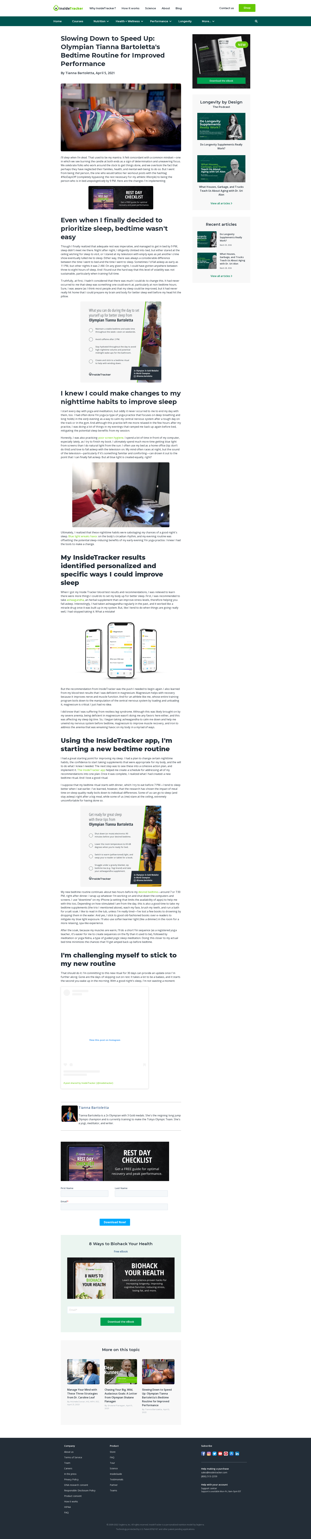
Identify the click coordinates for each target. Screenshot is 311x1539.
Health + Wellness (128, 21)
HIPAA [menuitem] (67, 1507)
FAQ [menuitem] (66, 1512)
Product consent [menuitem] (73, 1495)
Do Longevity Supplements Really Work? (231, 237)
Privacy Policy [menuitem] (71, 1479)
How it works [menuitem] (130, 8)
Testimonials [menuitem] (116, 1479)
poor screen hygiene (111, 437)
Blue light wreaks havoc (82, 536)
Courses (77, 21)
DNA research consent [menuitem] (76, 1484)
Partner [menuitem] (114, 1484)
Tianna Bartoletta (79, 73)
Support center (209, 1488)
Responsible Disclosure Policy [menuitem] (79, 1490)
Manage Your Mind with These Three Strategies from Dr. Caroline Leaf (82, 1393)
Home (57, 21)
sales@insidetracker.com (214, 1472)
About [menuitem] (166, 8)
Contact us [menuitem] (226, 8)
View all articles (221, 203)
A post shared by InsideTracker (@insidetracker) (88, 1083)
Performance (159, 21)
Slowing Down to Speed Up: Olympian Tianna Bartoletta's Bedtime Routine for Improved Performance (157, 1397)
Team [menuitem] (67, 1462)
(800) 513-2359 (209, 1476)
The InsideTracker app (91, 770)
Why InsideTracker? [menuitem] (102, 8)
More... (206, 21)
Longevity (185, 21)
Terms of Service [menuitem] (73, 1457)
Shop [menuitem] (247, 7)
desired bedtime (148, 892)
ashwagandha (75, 600)
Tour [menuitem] (112, 1462)
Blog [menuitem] (179, 8)
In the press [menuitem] (70, 1473)
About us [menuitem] (69, 1451)
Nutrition (99, 21)
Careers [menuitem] (68, 1468)
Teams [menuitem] (113, 1490)
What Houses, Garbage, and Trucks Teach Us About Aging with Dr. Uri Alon (221, 190)
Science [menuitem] (150, 8)
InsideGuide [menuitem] (116, 1473)
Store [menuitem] (112, 1451)
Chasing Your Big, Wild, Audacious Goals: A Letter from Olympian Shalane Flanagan (121, 1395)
